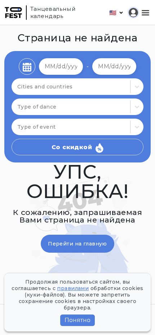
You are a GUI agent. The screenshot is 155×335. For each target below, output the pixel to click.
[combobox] (18, 107)
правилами (73, 288)
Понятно (77, 320)
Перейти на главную (77, 243)
